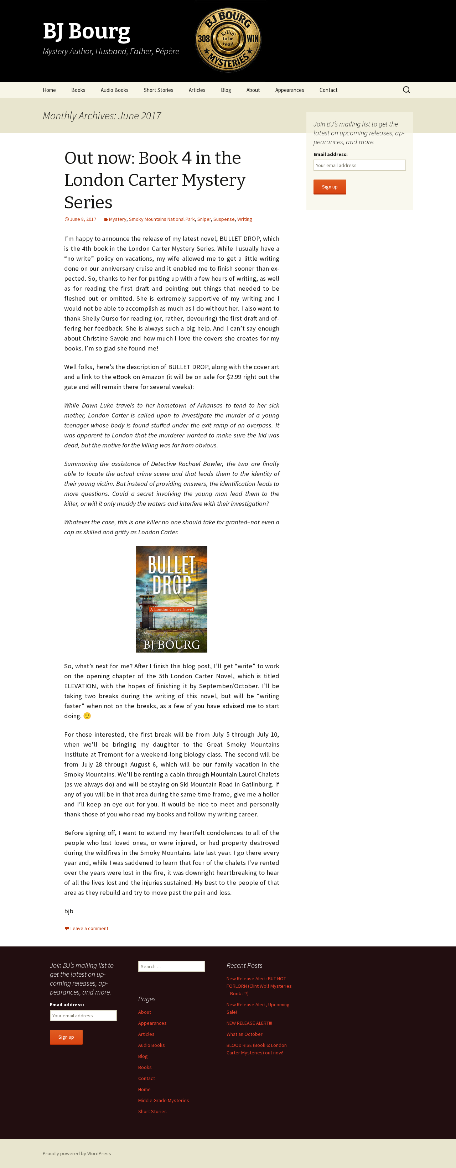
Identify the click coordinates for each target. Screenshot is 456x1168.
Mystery (117, 219)
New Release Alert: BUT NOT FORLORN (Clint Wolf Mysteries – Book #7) (259, 986)
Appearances (289, 90)
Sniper (204, 219)
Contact (329, 90)
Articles (197, 90)
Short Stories (158, 90)
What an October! (245, 1034)
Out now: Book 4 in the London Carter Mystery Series (155, 180)
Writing (244, 219)
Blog (226, 90)
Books (78, 90)
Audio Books (115, 90)
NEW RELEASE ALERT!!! (249, 1023)
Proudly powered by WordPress (77, 1153)
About (253, 90)
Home (49, 90)
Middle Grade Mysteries (163, 1100)
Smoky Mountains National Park (162, 219)
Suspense (224, 219)
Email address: (331, 154)
